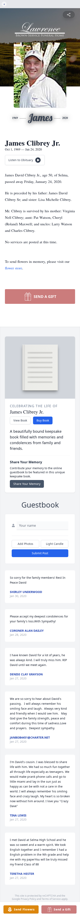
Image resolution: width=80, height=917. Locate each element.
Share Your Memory (26, 484)
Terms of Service (51, 899)
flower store (13, 267)
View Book (20, 420)
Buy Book (43, 420)
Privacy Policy (28, 899)
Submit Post (40, 553)
